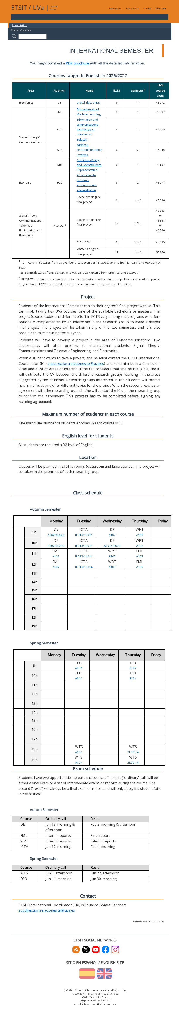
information (115, 8)
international (132, 8)
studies (147, 8)
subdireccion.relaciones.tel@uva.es (76, 363)
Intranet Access (53, 7)
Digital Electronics (88, 102)
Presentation (19, 25)
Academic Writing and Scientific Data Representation (89, 165)
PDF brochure (77, 63)
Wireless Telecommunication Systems (89, 150)
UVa (38, 7)
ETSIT (19, 7)
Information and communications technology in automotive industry (87, 129)
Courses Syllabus (21, 30)
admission (160, 8)
